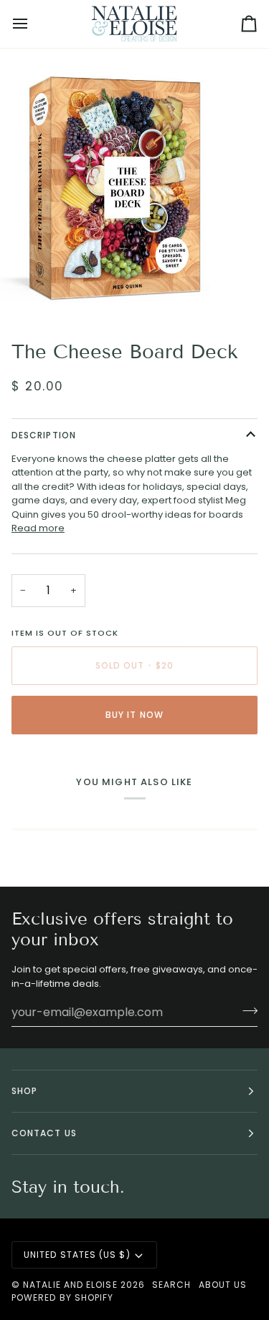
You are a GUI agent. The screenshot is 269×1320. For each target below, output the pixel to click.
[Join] (246, 1010)
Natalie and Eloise (70, 1285)
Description (43, 435)
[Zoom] (26, 292)
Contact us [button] (44, 1133)
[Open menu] (33, 24)
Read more (38, 528)
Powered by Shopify (62, 1297)
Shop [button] (24, 1091)
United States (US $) (77, 1254)
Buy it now (134, 715)
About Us (223, 1285)
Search (171, 1285)
